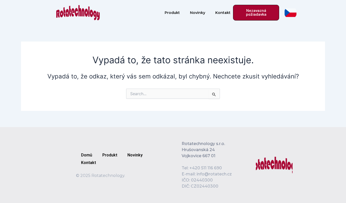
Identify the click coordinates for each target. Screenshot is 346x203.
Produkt (172, 12)
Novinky (197, 12)
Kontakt (222, 12)
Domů (86, 155)
